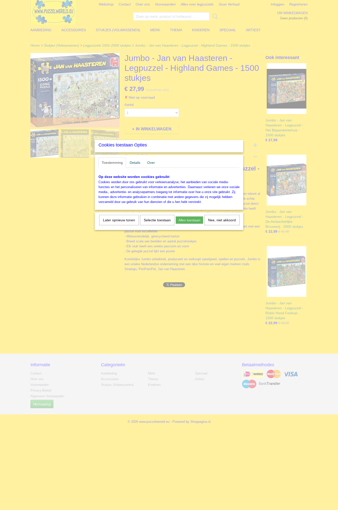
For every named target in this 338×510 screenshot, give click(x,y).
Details (135, 163)
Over (151, 163)
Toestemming (112, 163)
